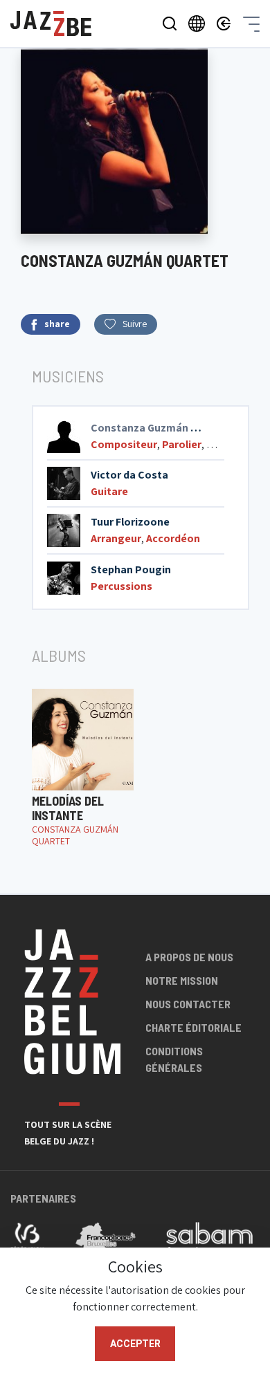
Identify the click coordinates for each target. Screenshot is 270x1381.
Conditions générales (174, 1059)
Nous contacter (188, 1003)
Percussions (121, 586)
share (57, 323)
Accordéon (173, 538)
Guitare (109, 491)
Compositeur (124, 444)
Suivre (135, 323)
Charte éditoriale (193, 1027)
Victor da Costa (129, 474)
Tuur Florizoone (130, 522)
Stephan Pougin (131, 569)
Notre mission (181, 980)
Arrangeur (116, 538)
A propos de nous (189, 956)
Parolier (181, 444)
